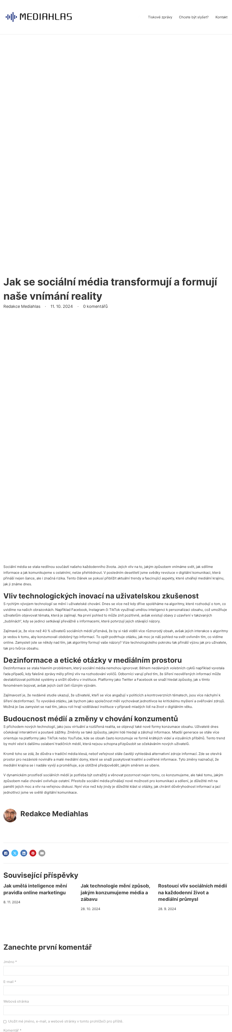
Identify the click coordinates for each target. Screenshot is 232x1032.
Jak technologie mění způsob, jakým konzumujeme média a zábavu (115, 892)
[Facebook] (5, 853)
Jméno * (10, 962)
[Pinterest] (32, 853)
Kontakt (221, 17)
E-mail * (9, 982)
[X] (14, 853)
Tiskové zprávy (160, 17)
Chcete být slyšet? (194, 17)
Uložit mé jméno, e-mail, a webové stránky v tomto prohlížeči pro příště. (65, 1021)
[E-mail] (42, 853)
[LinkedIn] (23, 853)
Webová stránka (16, 1001)
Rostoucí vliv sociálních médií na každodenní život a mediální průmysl (192, 892)
